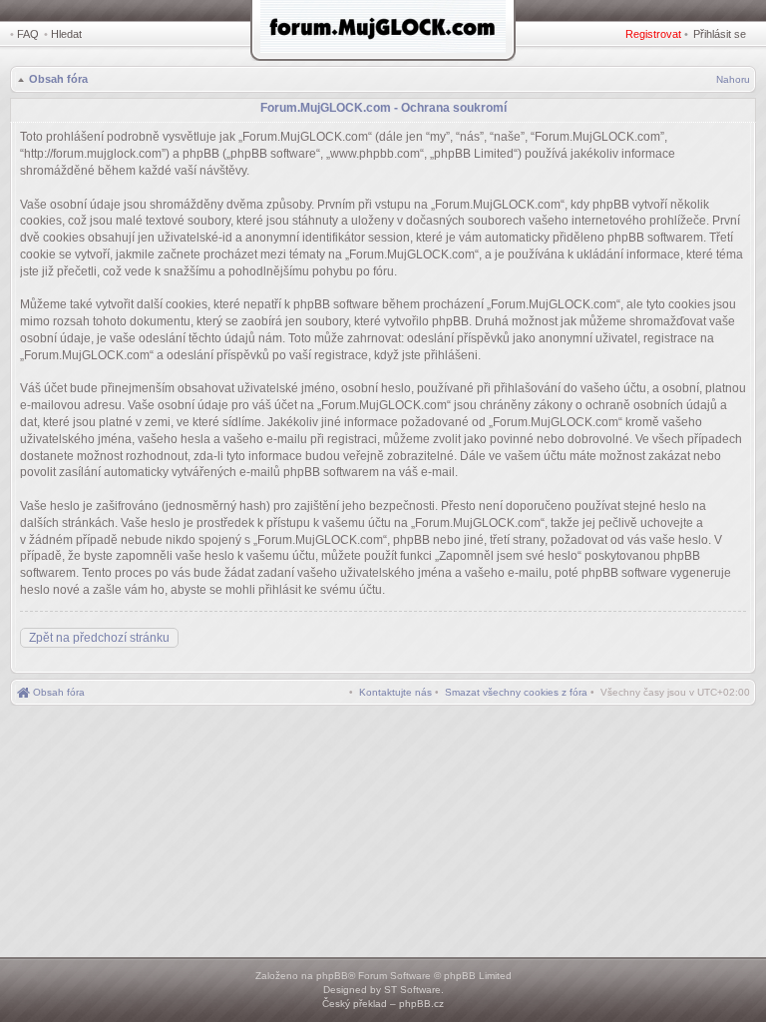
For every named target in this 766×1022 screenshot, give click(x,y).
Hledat (66, 34)
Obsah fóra (58, 79)
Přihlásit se (719, 34)
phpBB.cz (421, 1003)
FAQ (28, 34)
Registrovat (653, 34)
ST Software (412, 989)
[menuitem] (516, 692)
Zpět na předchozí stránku (99, 638)
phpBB (332, 975)
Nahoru (733, 79)
